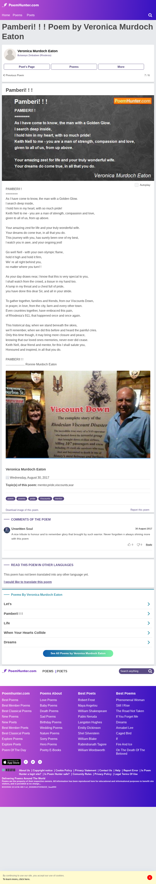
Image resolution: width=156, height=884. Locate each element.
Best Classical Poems (17, 711)
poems (21, 498)
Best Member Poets (15, 727)
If (117, 738)
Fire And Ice (124, 744)
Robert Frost (86, 700)
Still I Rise (123, 705)
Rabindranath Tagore (92, 744)
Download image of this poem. (22, 510)
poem (11, 498)
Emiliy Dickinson (89, 727)
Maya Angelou (87, 705)
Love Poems (48, 700)
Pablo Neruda (87, 716)
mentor (58, 498)
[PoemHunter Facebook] (26, 762)
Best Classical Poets (16, 733)
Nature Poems (49, 733)
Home (6, 15)
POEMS (47, 671)
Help (117, 770)
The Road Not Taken (130, 711)
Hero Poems (48, 744)
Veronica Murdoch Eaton (38, 51)
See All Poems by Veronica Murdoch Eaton (78, 653)
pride (32, 498)
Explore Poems (12, 738)
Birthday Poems (50, 722)
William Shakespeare (92, 711)
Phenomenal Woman (130, 700)
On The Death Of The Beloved (130, 751)
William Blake (87, 738)
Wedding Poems (51, 727)
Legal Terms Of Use (126, 774)
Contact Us (105, 770)
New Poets (9, 722)
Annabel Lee (124, 727)
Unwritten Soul (22, 528)
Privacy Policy (103, 774)
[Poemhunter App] (11, 762)
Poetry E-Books (50, 750)
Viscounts (45, 498)
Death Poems (49, 711)
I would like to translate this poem (28, 582)
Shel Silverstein (88, 733)
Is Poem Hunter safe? (57, 774)
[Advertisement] (57, 845)
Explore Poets (11, 744)
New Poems (10, 716)
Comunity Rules (82, 774)
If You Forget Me (127, 716)
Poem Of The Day (14, 750)
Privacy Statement (85, 770)
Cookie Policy (64, 770)
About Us (24, 770)
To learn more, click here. (16, 879)
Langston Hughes (90, 722)
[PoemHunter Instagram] (40, 762)
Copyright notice (43, 770)
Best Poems (10, 700)
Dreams (121, 722)
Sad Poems (48, 716)
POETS (62, 671)
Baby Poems (48, 705)
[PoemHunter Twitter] (33, 762)
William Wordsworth (91, 750)
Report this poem (140, 509)
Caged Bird (123, 733)
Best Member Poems (16, 705)
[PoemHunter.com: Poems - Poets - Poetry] (20, 5)
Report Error (130, 770)
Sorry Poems (48, 738)
